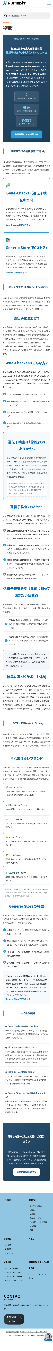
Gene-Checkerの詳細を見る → (19, 225)
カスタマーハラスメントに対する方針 (33, 1332)
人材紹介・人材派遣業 (38, 1222)
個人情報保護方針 (12, 1332)
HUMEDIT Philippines (13, 1276)
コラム (31, 1239)
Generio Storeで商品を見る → (19, 999)
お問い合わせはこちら (26, 1172)
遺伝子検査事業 (36, 1206)
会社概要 (7, 1200)
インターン (9, 1253)
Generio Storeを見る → (16, 273)
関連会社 (7, 1262)
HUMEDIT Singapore (13, 1272)
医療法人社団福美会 (12, 1268)
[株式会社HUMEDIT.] (5, 15)
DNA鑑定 (33, 1214)
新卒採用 (8, 1245)
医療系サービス (36, 1218)
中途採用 (8, 1249)
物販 (31, 1230)
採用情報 (7, 1239)
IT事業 (32, 1210)
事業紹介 (32, 1200)
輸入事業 (33, 1226)
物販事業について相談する (26, 134)
